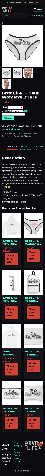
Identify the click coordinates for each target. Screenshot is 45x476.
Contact (17, 455)
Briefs (4, 129)
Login (40, 15)
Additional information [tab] (25, 148)
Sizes (4, 107)
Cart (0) (33, 15)
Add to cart (8, 118)
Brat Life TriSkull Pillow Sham (32, 413)
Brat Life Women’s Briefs (32, 244)
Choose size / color (10, 258)
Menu (39, 9)
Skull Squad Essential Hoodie (10, 356)
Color (4, 111)
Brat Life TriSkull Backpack (32, 301)
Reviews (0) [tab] (39, 148)
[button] (3, 23)
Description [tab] (12, 146)
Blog (16, 442)
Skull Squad (14, 129)
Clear (25, 111)
